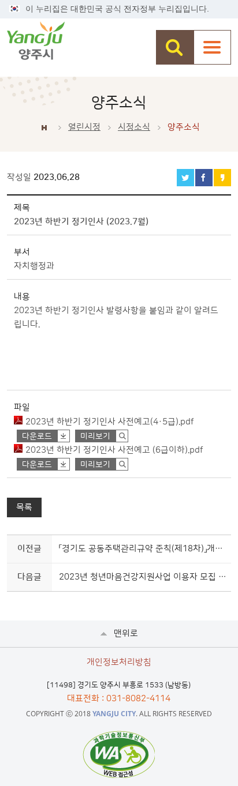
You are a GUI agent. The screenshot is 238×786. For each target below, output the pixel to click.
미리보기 (95, 437)
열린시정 (84, 127)
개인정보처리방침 (119, 662)
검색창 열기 (175, 47)
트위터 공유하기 (185, 177)
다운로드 (37, 437)
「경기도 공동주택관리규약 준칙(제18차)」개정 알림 (142, 549)
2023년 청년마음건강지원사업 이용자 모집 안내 (142, 577)
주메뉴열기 (212, 47)
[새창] (118, 754)
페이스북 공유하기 (204, 177)
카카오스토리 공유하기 (222, 177)
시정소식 (134, 127)
